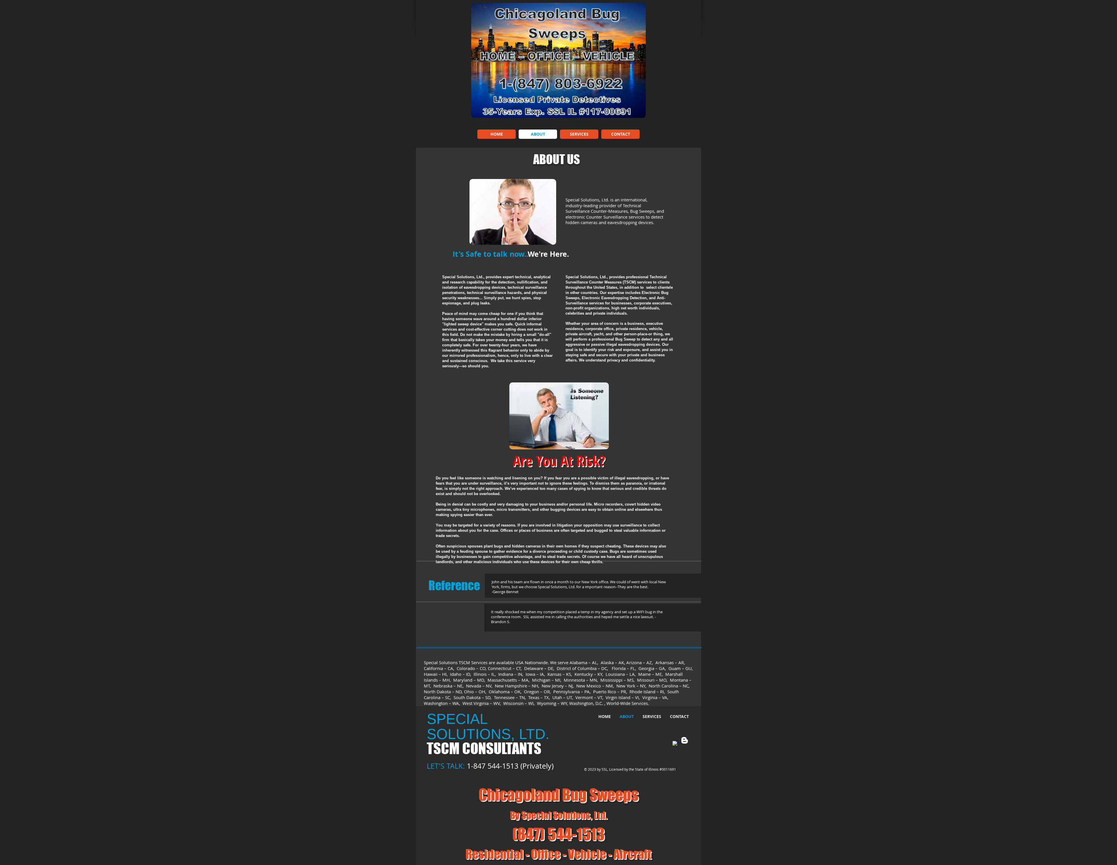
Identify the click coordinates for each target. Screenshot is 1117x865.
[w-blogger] (684, 740)
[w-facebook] (676, 744)
